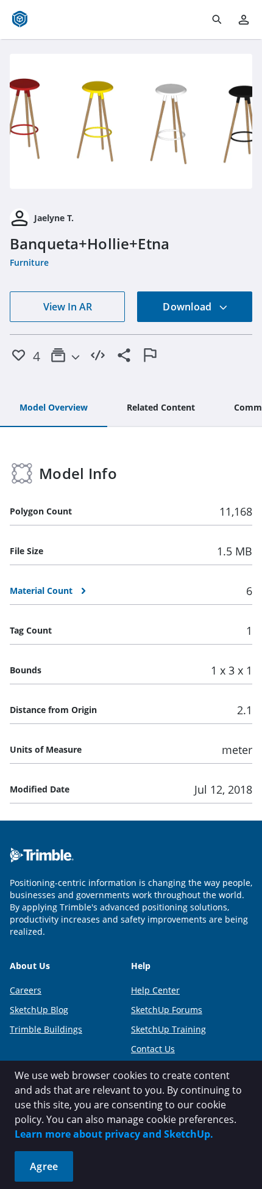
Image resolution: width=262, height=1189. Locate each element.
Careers (25, 990)
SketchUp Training (168, 1029)
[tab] (53, 408)
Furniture (29, 262)
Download (188, 306)
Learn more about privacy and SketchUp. (114, 1134)
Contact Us (153, 1049)
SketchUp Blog (39, 1009)
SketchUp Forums (166, 1009)
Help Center (155, 990)
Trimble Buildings (46, 1029)
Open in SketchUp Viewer (131, 121)
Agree (44, 1166)
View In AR (67, 306)
